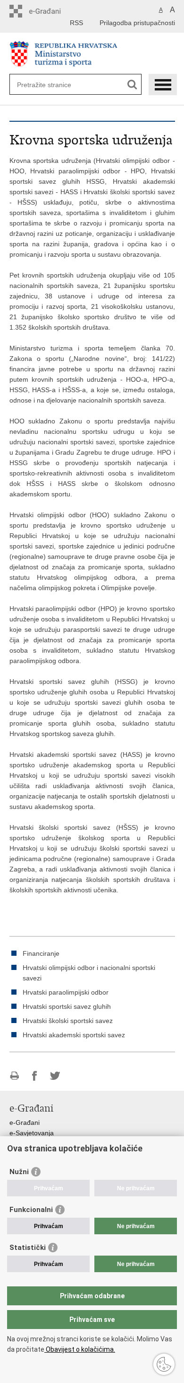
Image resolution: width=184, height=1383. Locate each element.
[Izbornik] (163, 84)
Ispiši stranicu (14, 1076)
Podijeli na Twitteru (55, 1076)
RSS (76, 23)
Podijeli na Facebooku (35, 1076)
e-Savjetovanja (31, 1133)
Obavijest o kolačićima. (79, 1349)
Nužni (19, 1171)
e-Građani (24, 1122)
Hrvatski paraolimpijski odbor (66, 992)
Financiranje (41, 953)
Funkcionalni (31, 1209)
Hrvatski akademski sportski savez (74, 1035)
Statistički (27, 1247)
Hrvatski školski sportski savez (68, 1020)
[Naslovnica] (92, 54)
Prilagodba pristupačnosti (137, 23)
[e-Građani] (49, 11)
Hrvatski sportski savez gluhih (67, 1006)
